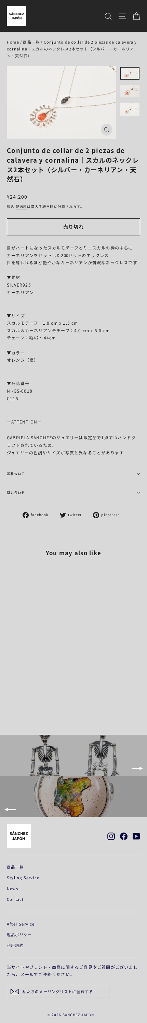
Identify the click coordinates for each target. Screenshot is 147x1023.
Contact (15, 899)
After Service (21, 924)
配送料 (21, 206)
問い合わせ (16, 492)
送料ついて (16, 474)
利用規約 (15, 945)
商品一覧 (31, 42)
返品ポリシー (19, 934)
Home (13, 42)
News (12, 888)
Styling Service (23, 877)
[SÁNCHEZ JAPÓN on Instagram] (111, 836)
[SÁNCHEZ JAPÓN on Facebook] (124, 836)
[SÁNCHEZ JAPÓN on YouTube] (136, 836)
